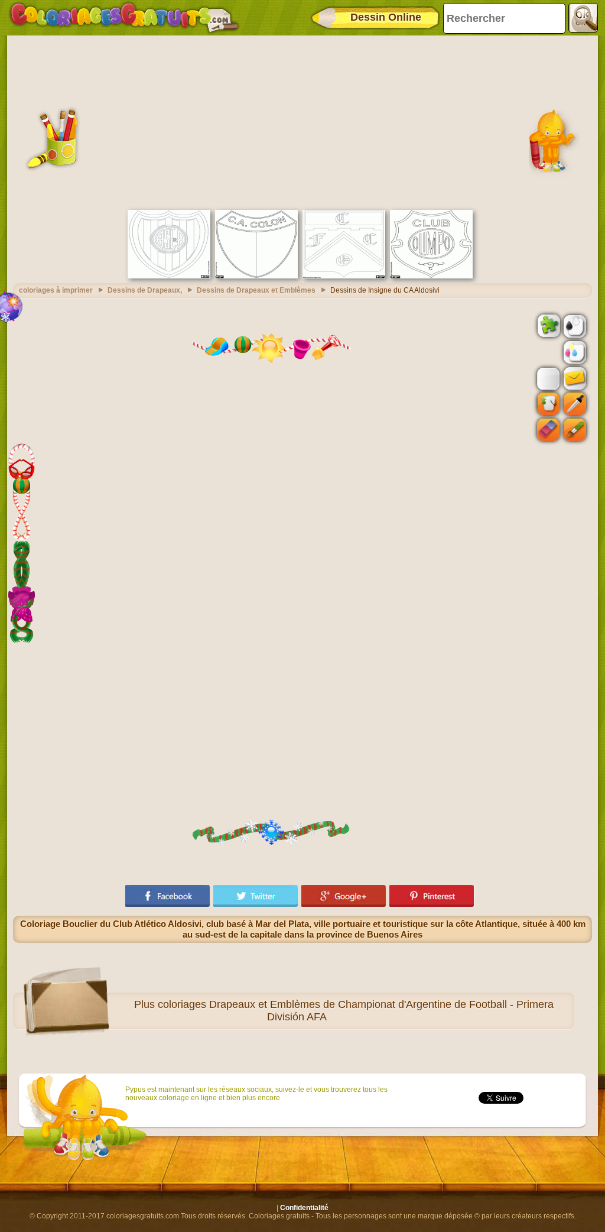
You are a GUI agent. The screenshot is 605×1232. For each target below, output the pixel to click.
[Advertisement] (302, 121)
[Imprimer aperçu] (573, 325)
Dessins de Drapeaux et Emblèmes (256, 290)
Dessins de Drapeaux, (145, 290)
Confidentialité (304, 1208)
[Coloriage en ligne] (124, 17)
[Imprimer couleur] (573, 352)
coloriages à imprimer (56, 290)
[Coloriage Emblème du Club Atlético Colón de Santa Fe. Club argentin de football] (256, 276)
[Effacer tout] (547, 352)
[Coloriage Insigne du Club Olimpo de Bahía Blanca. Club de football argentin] (431, 276)
